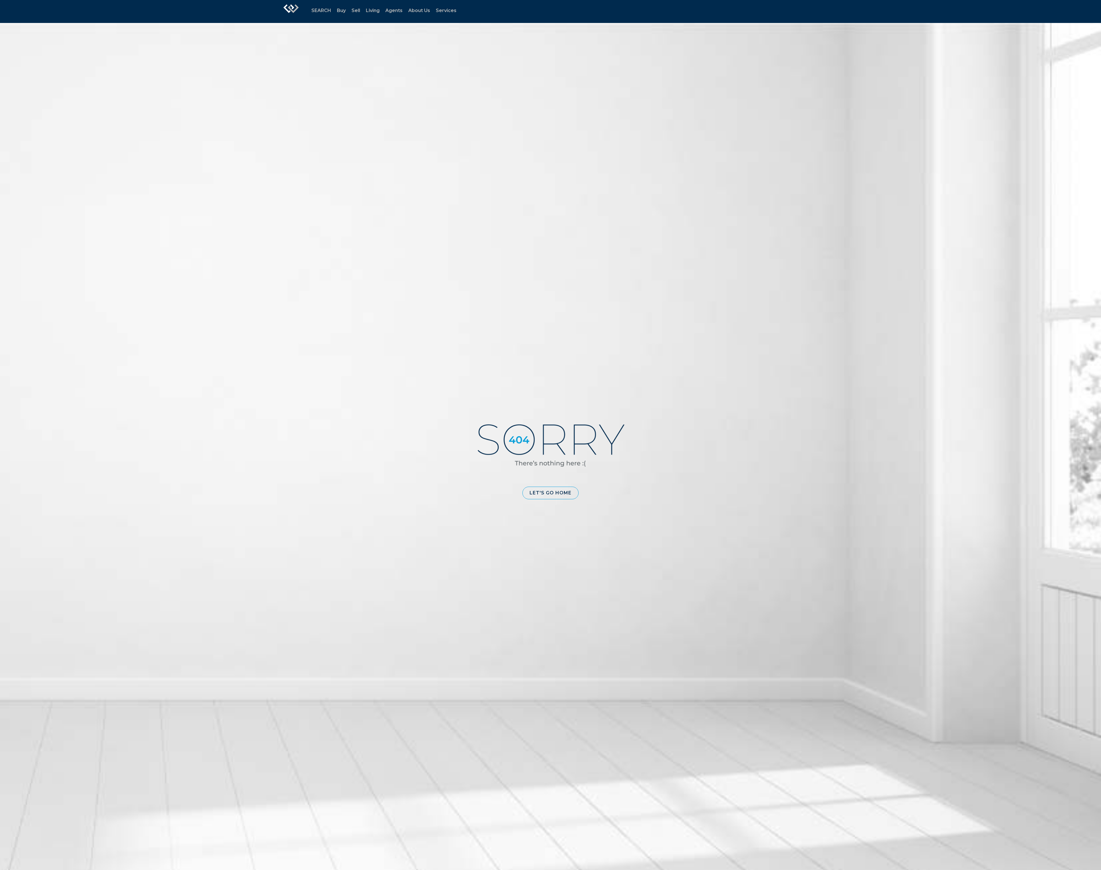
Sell (356, 10)
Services (446, 10)
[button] (550, 493)
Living (373, 10)
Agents (394, 10)
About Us (419, 10)
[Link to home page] (291, 11)
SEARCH (321, 10)
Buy (341, 10)
